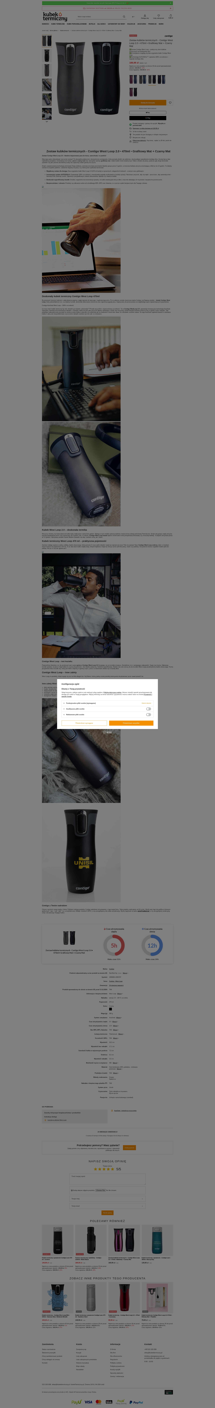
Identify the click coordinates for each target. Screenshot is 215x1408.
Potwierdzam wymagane (84, 723)
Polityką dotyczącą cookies (112, 692)
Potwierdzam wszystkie (131, 723)
